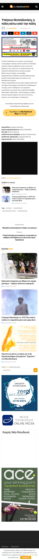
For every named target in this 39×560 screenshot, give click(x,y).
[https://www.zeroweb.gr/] (20, 393)
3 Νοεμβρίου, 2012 (25, 28)
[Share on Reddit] (17, 33)
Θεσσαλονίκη (22, 211)
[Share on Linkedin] (23, 33)
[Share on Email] (35, 33)
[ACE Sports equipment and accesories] (20, 494)
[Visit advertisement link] (20, 47)
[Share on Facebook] (4, 33)
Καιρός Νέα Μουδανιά (16, 432)
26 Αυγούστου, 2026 (19, 203)
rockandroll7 (12, 28)
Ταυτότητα (5, 546)
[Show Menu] (2, 6)
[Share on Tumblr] (29, 33)
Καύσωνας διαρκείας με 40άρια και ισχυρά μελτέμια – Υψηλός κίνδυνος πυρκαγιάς (24, 189)
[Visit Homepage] (20, 7)
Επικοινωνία (14, 546)
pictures (9, 208)
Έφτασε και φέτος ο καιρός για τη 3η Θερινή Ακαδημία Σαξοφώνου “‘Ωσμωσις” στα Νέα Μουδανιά (18, 356)
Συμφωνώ (25, 557)
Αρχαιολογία (18, 208)
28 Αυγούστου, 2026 (19, 194)
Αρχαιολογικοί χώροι (9, 211)
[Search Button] (37, 6)
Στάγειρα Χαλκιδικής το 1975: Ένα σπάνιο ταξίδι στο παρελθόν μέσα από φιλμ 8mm (23, 198)
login (7, 367)
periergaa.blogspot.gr (13, 178)
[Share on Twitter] (11, 33)
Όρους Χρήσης (30, 555)
